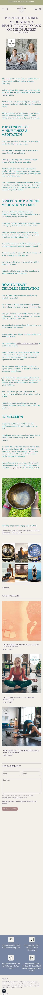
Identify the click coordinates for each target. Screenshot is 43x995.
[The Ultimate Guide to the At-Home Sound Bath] (21, 673)
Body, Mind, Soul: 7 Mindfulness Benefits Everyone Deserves (21, 751)
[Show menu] (3, 9)
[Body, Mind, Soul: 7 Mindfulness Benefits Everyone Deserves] (21, 726)
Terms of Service (18, 797)
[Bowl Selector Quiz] (21, 562)
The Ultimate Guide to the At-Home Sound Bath (19, 698)
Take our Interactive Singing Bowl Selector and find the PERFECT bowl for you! (21, 531)
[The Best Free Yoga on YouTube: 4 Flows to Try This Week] (21, 621)
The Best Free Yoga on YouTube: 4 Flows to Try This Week (21, 646)
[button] (4, 991)
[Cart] (40, 9)
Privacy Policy (6, 797)
